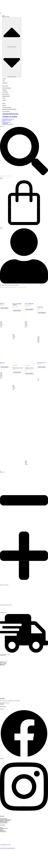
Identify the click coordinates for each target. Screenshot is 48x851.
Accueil (1, 287)
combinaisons (4, 82)
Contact (1, 829)
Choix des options (4, 308)
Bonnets (3, 98)
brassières (4, 78)
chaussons (4, 100)
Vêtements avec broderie (9, 116)
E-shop (1, 827)
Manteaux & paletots (6, 96)
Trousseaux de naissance (6, 107)
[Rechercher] (0, 177)
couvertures (4, 89)
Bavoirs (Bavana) (5, 94)
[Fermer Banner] (0, 850)
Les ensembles (5, 91)
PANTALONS (5, 85)
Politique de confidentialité (5, 820)
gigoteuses (4, 105)
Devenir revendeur (3, 818)
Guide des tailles (3, 831)
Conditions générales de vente (5, 819)
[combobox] (5, 176)
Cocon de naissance (6, 111)
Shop (4, 287)
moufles (3, 103)
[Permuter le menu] (0, 13)
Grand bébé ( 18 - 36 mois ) (11, 287)
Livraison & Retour (3, 822)
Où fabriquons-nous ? (4, 828)
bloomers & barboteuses (6, 87)
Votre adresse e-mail (4, 702)
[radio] (5, 314)
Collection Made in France (10, 114)
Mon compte (2, 830)
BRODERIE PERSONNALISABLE (9, 109)
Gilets (3, 80)
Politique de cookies (3, 821)
